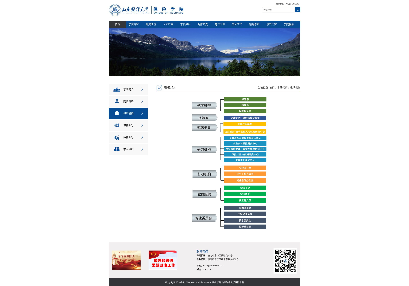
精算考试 (254, 24)
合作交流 (202, 24)
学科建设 (185, 24)
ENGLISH (296, 3)
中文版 (288, 3)
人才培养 (168, 24)
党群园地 (220, 24)
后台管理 (280, 3)
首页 (117, 24)
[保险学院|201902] (146, 10)
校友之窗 (271, 24)
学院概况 (133, 24)
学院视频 (289, 24)
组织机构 (295, 87)
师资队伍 (151, 24)
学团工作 (237, 24)
